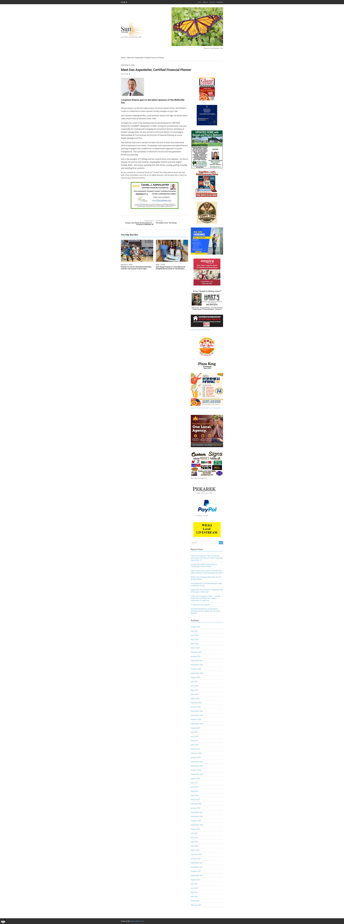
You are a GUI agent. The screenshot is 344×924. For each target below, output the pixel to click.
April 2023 (194, 795)
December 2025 (197, 660)
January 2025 (195, 707)
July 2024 (194, 732)
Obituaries (205, 2)
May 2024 (194, 740)
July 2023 (194, 783)
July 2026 (194, 631)
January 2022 (195, 858)
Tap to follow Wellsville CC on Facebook (206, 408)
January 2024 (195, 757)
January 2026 (195, 656)
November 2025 (197, 665)
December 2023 (197, 762)
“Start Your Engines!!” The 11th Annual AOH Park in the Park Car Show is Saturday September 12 (207, 558)
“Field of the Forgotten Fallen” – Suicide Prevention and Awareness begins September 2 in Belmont (205, 598)
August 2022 (195, 829)
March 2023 (195, 799)
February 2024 (196, 753)
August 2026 (195, 627)
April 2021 (194, 896)
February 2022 (196, 854)
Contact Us (212, 2)
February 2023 (196, 804)
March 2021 (195, 901)
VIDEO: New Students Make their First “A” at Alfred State (206, 578)
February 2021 (196, 905)
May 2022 (194, 842)
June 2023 (194, 787)
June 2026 (194, 635)
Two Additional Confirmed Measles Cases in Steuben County (206, 584)
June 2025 (194, 686)
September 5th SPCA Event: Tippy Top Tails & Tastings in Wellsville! (207, 591)
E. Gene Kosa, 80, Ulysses (200, 605)
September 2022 (197, 825)
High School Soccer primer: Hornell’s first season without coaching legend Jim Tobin (207, 572)
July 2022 (194, 833)
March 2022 (195, 850)
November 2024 (197, 715)
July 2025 (194, 681)
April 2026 (194, 644)
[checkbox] (3, 921)
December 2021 (197, 863)
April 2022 (194, 846)
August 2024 (195, 728)
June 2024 (194, 736)
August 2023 (195, 778)
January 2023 (195, 808)
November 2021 (197, 867)
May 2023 (194, 791)
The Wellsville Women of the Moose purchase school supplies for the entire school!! (205, 611)
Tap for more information (200, 330)
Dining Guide (220, 2)
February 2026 (196, 652)
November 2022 (197, 816)
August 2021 (195, 880)
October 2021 (196, 871)
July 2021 (194, 884)
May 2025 (194, 690)
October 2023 (196, 770)
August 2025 (195, 677)
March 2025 (195, 698)
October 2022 (196, 821)
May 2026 (194, 639)
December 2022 (197, 812)
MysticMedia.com (137, 921)
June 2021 (194, 888)
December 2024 (197, 711)
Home (199, 2)
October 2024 (196, 719)
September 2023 (197, 774)
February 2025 (196, 703)
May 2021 (194, 892)
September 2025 (197, 673)
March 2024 (195, 749)
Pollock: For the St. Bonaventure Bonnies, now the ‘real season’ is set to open (136, 268)
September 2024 (197, 724)
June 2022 (194, 837)
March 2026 (195, 648)
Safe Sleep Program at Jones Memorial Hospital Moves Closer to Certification (170, 268)
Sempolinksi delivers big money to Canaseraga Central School (204, 565)
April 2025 (194, 694)
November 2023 (197, 766)
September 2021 (197, 875)
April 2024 (194, 745)
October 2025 (196, 669)
